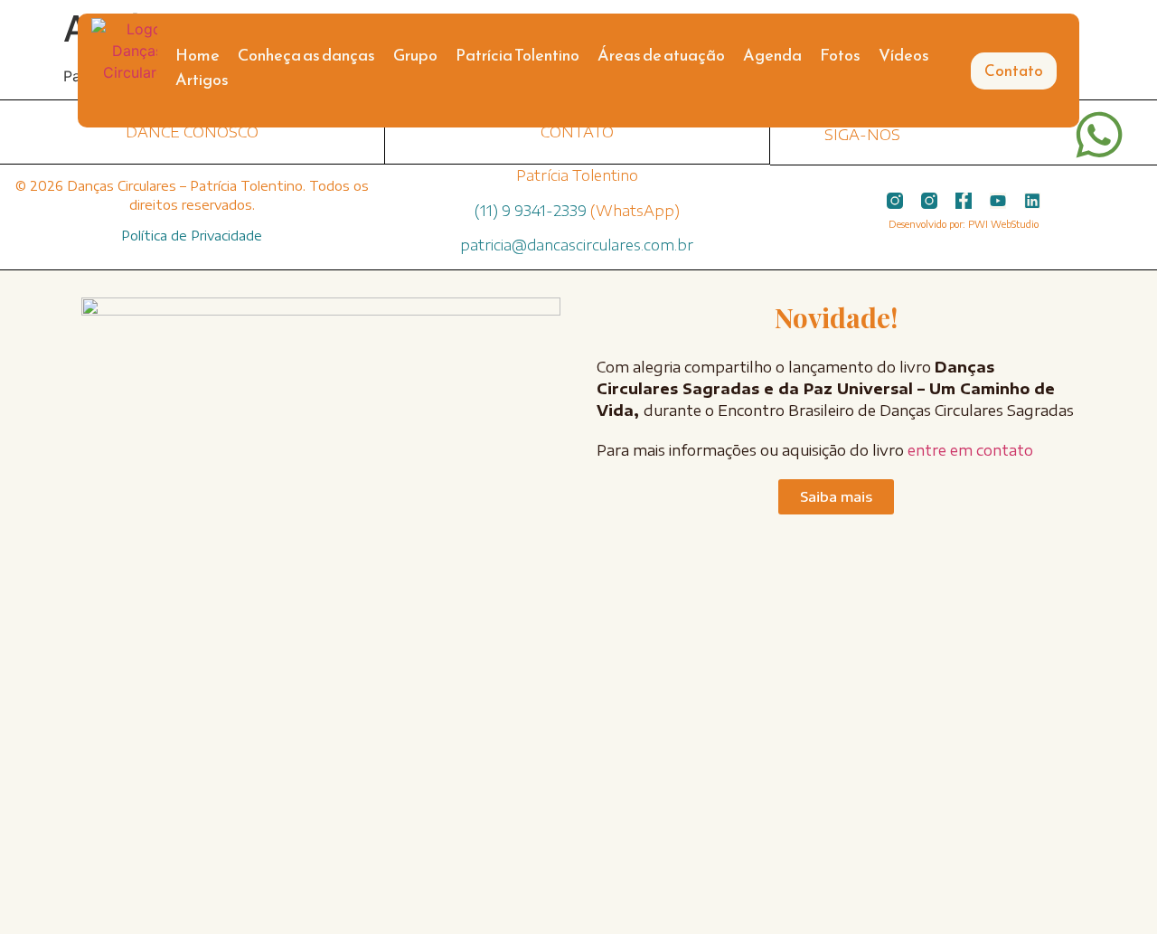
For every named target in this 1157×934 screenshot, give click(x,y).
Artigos (202, 79)
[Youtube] (998, 201)
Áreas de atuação (661, 54)
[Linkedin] (1032, 201)
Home (197, 54)
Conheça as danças (306, 54)
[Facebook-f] (963, 201)
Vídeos (904, 54)
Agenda (772, 54)
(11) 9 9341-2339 (531, 211)
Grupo (415, 54)
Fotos (840, 54)
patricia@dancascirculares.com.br (576, 245)
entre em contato (970, 450)
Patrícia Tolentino (517, 54)
